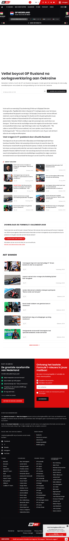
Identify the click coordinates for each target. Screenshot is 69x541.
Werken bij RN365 (41, 442)
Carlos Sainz (23, 483)
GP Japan (39, 466)
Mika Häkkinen (57, 482)
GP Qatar (39, 505)
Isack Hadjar (23, 478)
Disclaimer (11, 531)
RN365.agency (40, 444)
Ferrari (5, 466)
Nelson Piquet (57, 503)
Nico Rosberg (57, 463)
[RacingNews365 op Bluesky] (51, 2)
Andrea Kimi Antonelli (26, 476)
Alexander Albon (24, 502)
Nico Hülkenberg (24, 500)
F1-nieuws (9, 7)
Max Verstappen (20, 7)
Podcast (45, 7)
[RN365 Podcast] (30, 2)
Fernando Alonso (25, 473)
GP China (39, 464)
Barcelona (30, 141)
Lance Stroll (23, 497)
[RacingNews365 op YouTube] (54, 2)
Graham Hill (56, 501)
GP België (39, 483)
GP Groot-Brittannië (42, 481)
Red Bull (5, 461)
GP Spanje (39, 493)
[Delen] (44, 91)
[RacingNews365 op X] (48, 2)
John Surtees (57, 508)
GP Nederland (40, 488)
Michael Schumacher (59, 467)
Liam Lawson (23, 505)
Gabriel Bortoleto (25, 512)
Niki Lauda (56, 489)
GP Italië (38, 490)
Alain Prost (56, 465)
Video (52, 7)
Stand (38, 7)
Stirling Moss (56, 494)
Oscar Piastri (23, 481)
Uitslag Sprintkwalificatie (18, 19)
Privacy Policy (38, 531)
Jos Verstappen (57, 484)
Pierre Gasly (23, 495)
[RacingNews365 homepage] (2, 7)
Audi (4, 473)
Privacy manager (28, 533)
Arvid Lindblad (24, 493)
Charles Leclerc (24, 469)
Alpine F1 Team (7, 471)
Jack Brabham (57, 506)
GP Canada (39, 471)
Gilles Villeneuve (57, 475)
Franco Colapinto (25, 509)
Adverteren (39, 440)
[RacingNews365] (6, 2)
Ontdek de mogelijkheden (12, 401)
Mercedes (6, 469)
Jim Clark (55, 487)
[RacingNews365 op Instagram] (43, 2)
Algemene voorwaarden (24, 531)
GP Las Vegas (40, 502)
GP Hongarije (40, 485)
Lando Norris (23, 464)
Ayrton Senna (57, 472)
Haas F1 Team (7, 478)
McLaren (5, 464)
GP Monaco (39, 473)
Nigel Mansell (56, 491)
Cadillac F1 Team (8, 485)
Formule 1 (35, 113)
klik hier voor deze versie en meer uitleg (14, 244)
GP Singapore (40, 497)
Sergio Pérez (23, 485)
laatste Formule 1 (9, 416)
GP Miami (39, 469)
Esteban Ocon (24, 488)
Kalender (31, 7)
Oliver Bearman (24, 507)
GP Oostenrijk (40, 478)
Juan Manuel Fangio (59, 496)
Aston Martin (7, 476)
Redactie (39, 435)
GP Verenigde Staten (42, 500)
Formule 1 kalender (13, 424)
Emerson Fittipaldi (58, 499)
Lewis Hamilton (24, 471)
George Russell (24, 466)
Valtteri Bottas (24, 490)
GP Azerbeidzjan (41, 495)
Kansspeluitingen (41, 533)
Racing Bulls (6, 481)
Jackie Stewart (57, 479)
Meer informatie (35, 23)
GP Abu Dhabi (40, 507)
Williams (5, 483)
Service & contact (41, 437)
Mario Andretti (57, 511)
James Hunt (56, 477)
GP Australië (39, 461)
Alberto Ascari (57, 470)
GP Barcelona (40, 476)
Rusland (40, 108)
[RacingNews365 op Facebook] (45, 2)
